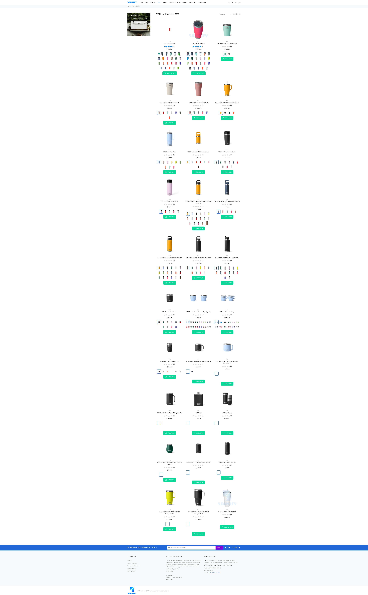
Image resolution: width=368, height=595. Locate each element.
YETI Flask (198, 413)
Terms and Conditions (133, 566)
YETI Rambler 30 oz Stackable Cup (198, 103)
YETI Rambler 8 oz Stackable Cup (169, 361)
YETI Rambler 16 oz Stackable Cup (227, 44)
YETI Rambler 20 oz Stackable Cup (169, 103)
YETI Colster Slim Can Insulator (227, 462)
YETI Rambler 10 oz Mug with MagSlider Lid (198, 361)
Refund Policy (131, 571)
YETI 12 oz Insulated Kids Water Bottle (198, 152)
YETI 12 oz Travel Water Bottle (227, 152)
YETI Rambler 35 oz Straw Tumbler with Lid (227, 103)
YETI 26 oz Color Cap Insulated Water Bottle (198, 258)
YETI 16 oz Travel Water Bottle (169, 201)
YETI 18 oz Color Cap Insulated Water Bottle (227, 201)
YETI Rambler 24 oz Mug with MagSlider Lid (169, 413)
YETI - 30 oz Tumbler (198, 44)
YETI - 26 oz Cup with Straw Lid (227, 512)
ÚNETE (219, 548)
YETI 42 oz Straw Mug (169, 152)
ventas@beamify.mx (214, 573)
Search (129, 560)
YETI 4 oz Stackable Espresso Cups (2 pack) (198, 312)
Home (128, 6)
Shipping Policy (131, 569)
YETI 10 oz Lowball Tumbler (169, 312)
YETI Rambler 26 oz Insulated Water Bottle (169, 258)
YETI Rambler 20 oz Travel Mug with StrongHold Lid (169, 513)
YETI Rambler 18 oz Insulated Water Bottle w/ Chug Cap (198, 202)
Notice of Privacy (132, 563)
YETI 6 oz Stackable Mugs (227, 312)
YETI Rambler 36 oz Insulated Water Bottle (227, 258)
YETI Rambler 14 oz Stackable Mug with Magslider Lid (227, 362)
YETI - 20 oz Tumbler (169, 44)
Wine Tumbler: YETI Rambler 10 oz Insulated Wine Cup (169, 463)
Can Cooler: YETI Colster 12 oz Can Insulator (198, 462)
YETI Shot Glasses (227, 413)
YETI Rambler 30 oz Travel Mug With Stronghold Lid (198, 513)
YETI (170, 42)
